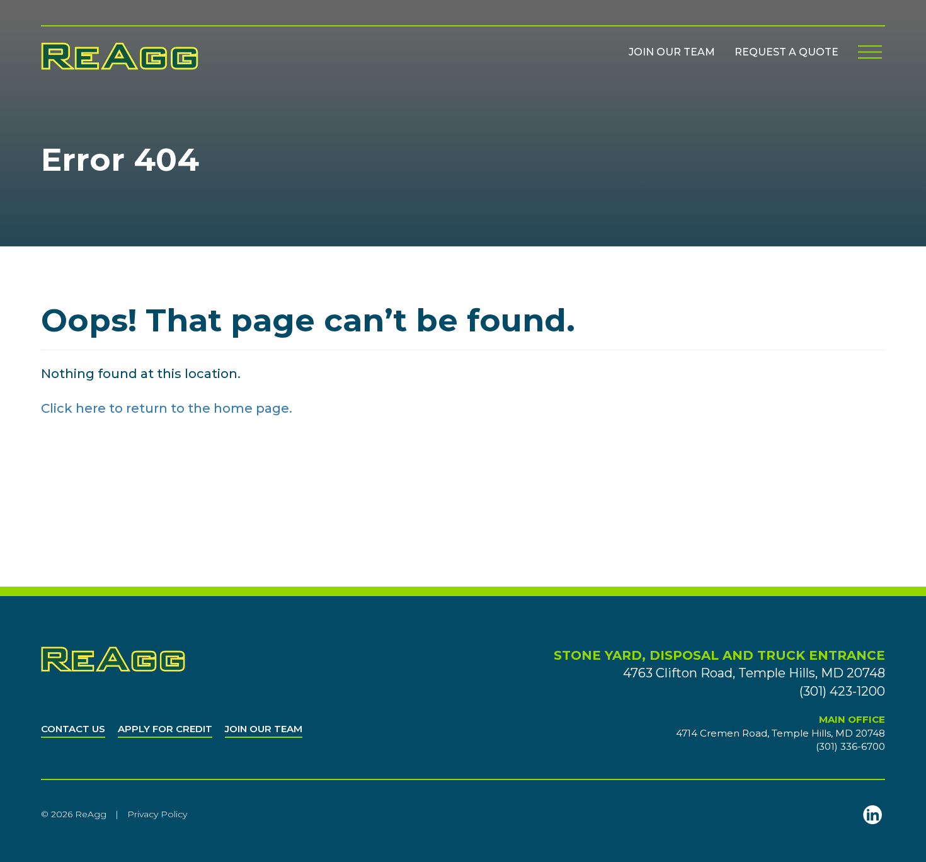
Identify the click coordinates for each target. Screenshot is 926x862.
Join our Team (672, 52)
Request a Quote (786, 52)
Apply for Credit (165, 729)
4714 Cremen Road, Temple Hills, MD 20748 (780, 733)
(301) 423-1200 (842, 691)
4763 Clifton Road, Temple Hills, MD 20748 (754, 673)
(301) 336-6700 (850, 746)
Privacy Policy (157, 814)
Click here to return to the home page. (166, 408)
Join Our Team (263, 729)
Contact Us (73, 729)
